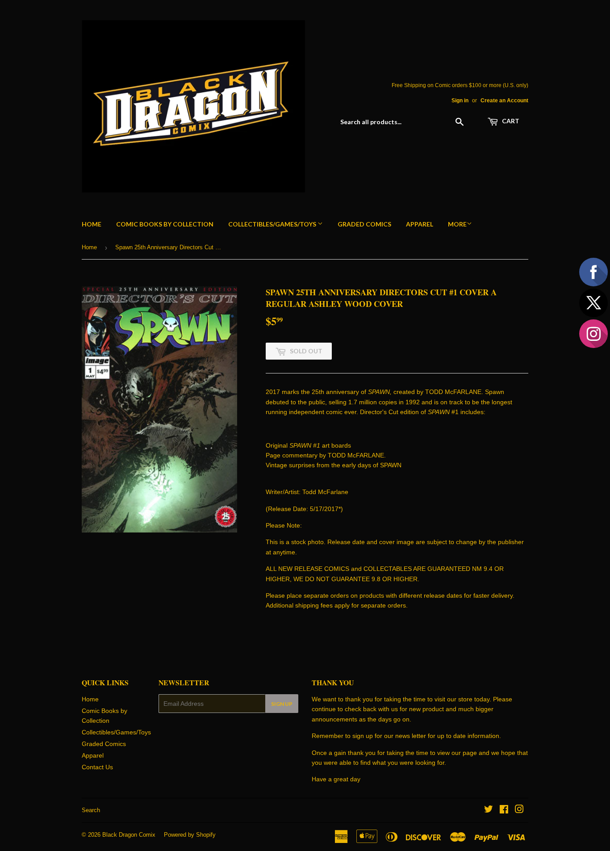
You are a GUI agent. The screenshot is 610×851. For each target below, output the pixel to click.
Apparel (419, 224)
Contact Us (97, 767)
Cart (510, 121)
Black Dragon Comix (128, 834)
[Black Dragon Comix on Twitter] (488, 810)
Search (91, 810)
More (457, 224)
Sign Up (281, 703)
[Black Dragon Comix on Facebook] (504, 810)
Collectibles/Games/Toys (273, 224)
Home (91, 224)
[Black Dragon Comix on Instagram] (519, 810)
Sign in (459, 100)
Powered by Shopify (190, 834)
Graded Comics (364, 224)
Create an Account (504, 100)
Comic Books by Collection (164, 224)
